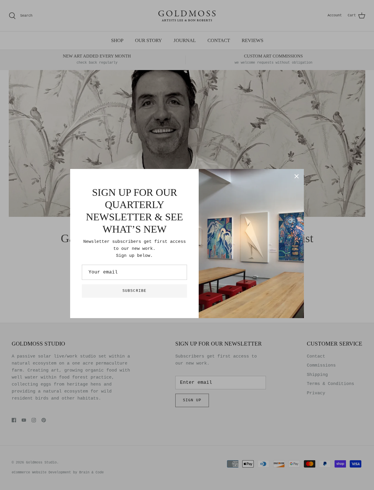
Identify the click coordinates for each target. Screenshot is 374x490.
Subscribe (134, 291)
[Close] (296, 176)
